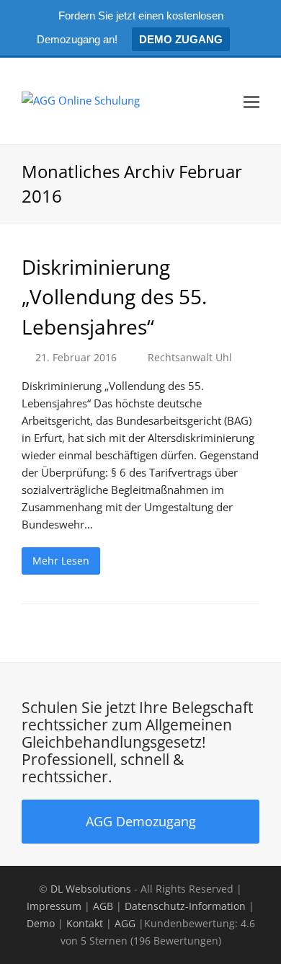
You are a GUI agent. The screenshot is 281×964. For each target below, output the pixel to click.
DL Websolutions (90, 889)
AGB (103, 906)
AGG (125, 923)
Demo (41, 923)
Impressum (54, 906)
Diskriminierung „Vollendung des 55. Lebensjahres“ (114, 296)
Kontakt (84, 923)
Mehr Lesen (60, 560)
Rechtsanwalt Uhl (190, 357)
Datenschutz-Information (185, 906)
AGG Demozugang (141, 821)
